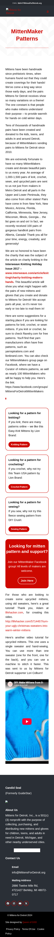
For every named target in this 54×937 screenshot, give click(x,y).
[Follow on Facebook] (7, 903)
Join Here (27, 580)
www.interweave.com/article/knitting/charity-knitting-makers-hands (27, 277)
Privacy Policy (13, 929)
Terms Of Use (28, 929)
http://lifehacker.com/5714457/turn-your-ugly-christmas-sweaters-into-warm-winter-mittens (26, 626)
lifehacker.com (14, 612)
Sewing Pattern (19, 529)
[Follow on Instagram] (13, 903)
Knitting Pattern (19, 444)
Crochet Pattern (19, 487)
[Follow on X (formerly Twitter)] (26, 903)
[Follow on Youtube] (20, 903)
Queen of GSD (29, 922)
